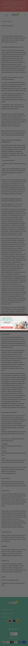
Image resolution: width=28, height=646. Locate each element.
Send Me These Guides (7, 327)
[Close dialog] (27, 317)
